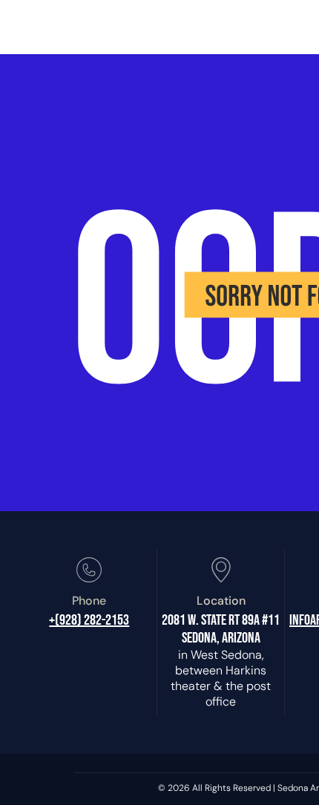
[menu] (297, 21)
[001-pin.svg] (221, 580)
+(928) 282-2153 (89, 620)
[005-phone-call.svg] (89, 580)
